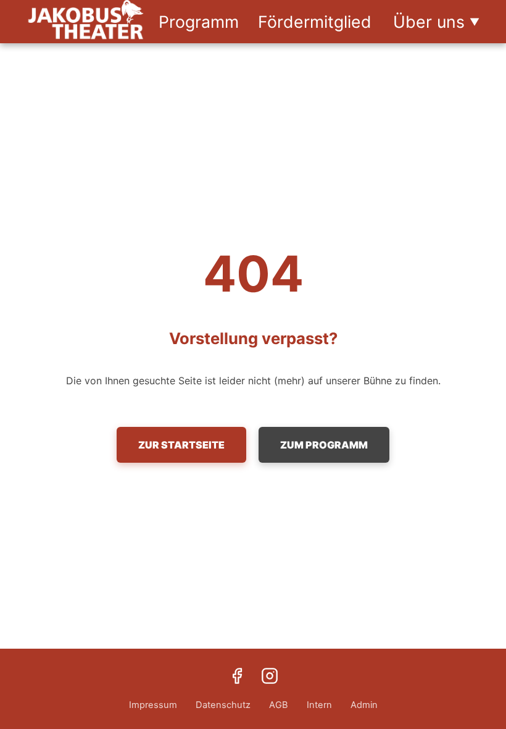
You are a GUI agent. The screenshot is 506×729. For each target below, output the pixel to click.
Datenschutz (223, 704)
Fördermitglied (314, 22)
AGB (278, 704)
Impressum (153, 704)
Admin (364, 704)
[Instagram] (269, 677)
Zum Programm (324, 445)
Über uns (436, 22)
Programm (199, 22)
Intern (319, 704)
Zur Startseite (181, 445)
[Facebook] (237, 677)
